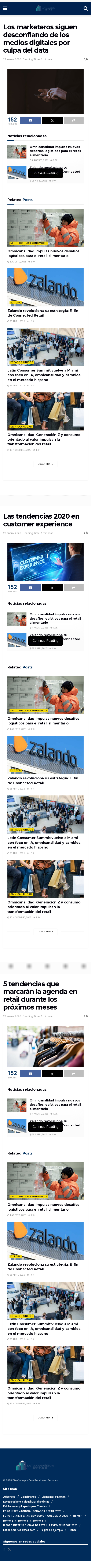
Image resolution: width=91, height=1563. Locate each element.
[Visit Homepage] (45, 8)
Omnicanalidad (21, 426)
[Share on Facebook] (30, 120)
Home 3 (23, 1520)
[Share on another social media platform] (74, 120)
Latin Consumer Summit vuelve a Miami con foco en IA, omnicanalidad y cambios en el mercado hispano (43, 375)
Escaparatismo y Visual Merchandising (26, 1501)
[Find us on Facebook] (4, 1549)
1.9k (54, 160)
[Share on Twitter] (52, 120)
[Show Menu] (5, 8)
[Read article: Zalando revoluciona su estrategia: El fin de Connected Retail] (16, 172)
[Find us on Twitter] (9, 1549)
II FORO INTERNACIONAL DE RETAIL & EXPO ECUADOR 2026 (40, 1525)
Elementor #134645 (53, 1496)
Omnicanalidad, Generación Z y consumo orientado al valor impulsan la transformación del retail (43, 439)
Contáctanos (28, 1496)
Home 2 (8, 1520)
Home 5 (38, 1520)
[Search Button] (86, 8)
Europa (15, 302)
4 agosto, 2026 (40, 160)
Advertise (9, 1496)
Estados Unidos (21, 362)
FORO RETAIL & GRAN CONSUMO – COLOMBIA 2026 (35, 1515)
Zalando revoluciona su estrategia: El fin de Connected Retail (55, 172)
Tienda (72, 1530)
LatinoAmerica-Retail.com (19, 1530)
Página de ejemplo (51, 1530)
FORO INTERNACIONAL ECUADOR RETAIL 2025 (32, 1511)
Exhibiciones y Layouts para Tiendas (25, 1506)
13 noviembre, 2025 (20, 450)
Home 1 (78, 1515)
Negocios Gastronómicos (28, 243)
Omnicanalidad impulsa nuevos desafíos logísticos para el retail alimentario (55, 151)
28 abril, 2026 (39, 181)
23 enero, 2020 (12, 59)
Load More (45, 464)
